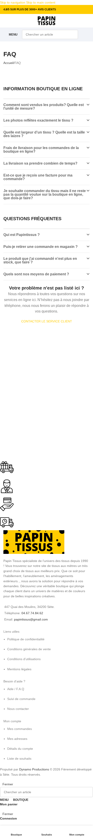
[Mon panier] (86, 34)
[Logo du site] (46, 20)
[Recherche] (73, 34)
